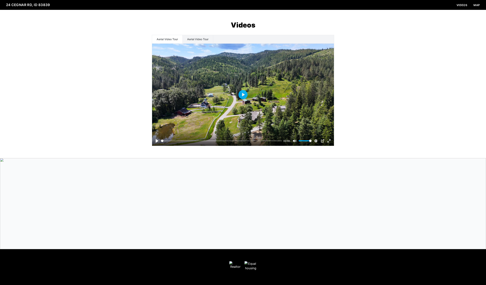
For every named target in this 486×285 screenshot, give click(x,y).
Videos (462, 5)
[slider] (221, 141)
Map (476, 5)
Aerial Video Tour (167, 39)
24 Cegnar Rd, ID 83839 (28, 5)
